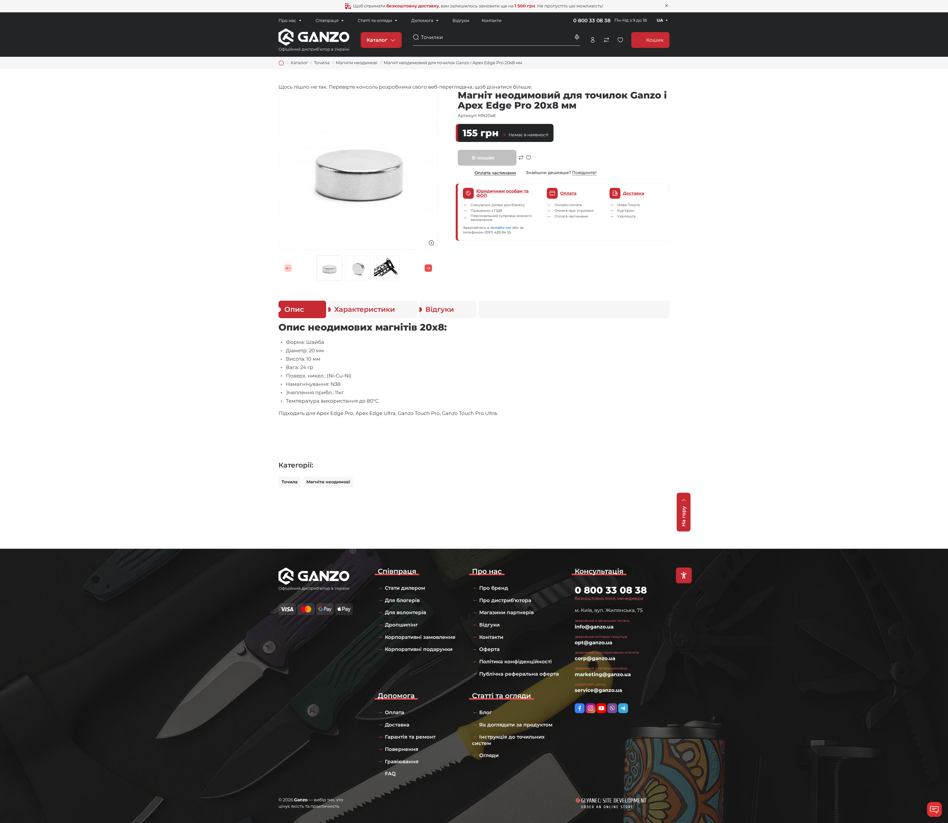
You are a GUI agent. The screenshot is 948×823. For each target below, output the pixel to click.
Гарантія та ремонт (410, 737)
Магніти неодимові (328, 481)
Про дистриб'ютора (505, 600)
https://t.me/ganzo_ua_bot (623, 708)
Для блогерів (402, 600)
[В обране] (528, 160)
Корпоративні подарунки (419, 649)
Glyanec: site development (613, 800)
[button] (288, 268)
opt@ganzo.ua (593, 643)
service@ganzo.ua (598, 690)
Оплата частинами (495, 172)
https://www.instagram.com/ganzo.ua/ (590, 708)
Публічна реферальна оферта (519, 674)
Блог (485, 712)
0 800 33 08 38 (592, 20)
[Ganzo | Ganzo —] (313, 39)
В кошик (483, 158)
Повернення (401, 749)
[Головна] (281, 63)
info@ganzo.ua (594, 627)
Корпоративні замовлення (420, 637)
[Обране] (620, 40)
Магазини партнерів (506, 612)
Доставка (397, 725)
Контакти (492, 20)
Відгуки (461, 20)
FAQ (390, 774)
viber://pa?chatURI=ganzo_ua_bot (612, 708)
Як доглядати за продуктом (516, 725)
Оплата (394, 712)
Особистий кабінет (593, 40)
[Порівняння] (607, 40)
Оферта (489, 649)
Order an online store (607, 807)
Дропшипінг (401, 625)
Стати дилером (405, 588)
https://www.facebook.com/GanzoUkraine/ (580, 708)
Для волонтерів (405, 612)
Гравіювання (401, 761)
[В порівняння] (521, 160)
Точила (289, 481)
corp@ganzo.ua (595, 658)
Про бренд (493, 588)
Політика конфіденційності (515, 662)
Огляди (489, 755)
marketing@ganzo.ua (603, 674)
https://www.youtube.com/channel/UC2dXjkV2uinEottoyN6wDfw (601, 708)
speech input (577, 37)
